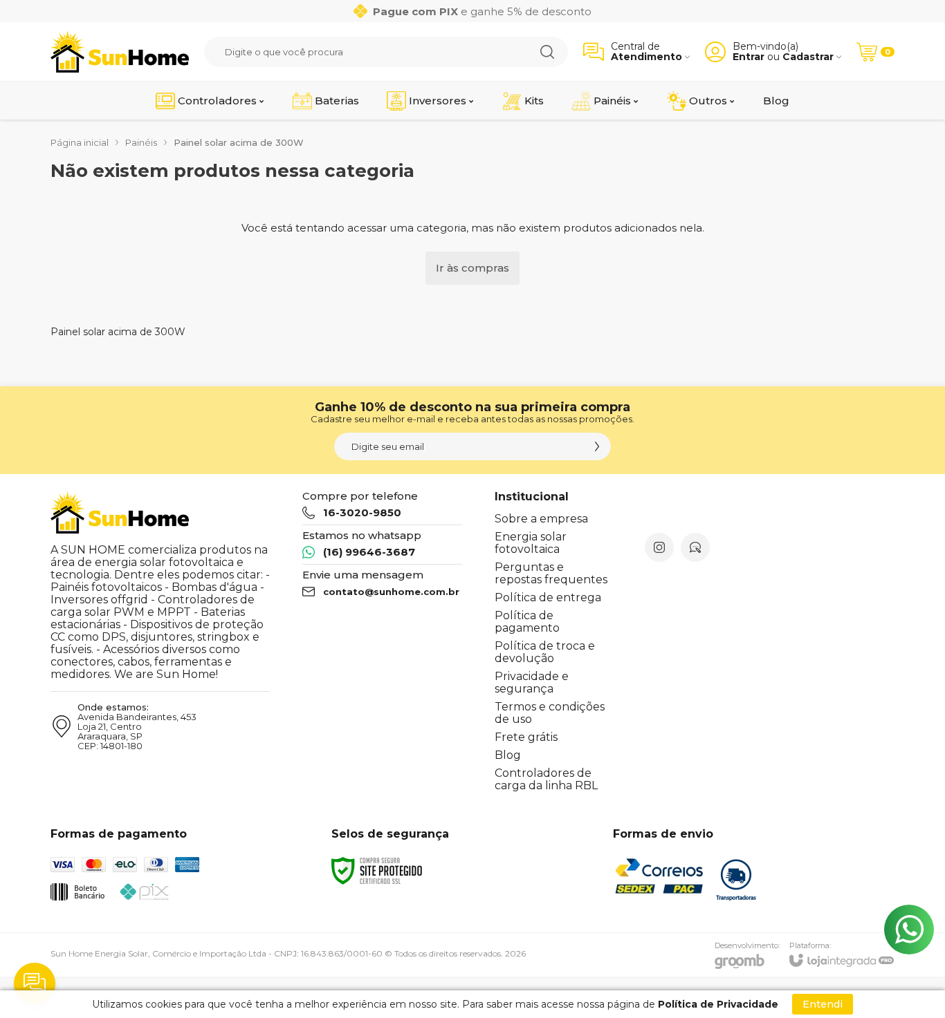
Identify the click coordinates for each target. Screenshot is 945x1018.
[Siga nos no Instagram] (659, 547)
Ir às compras (472, 267)
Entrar (748, 57)
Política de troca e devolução (545, 652)
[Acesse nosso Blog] (695, 547)
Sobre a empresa (541, 518)
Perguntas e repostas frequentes (551, 573)
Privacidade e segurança (532, 682)
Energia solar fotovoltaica (531, 543)
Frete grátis (526, 737)
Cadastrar (808, 57)
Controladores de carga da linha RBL (546, 779)
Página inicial (80, 142)
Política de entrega (548, 597)
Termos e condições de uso (550, 713)
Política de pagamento (527, 621)
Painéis (141, 142)
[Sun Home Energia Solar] (120, 51)
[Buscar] (547, 52)
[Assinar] (597, 446)
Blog (508, 755)
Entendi (822, 1004)
